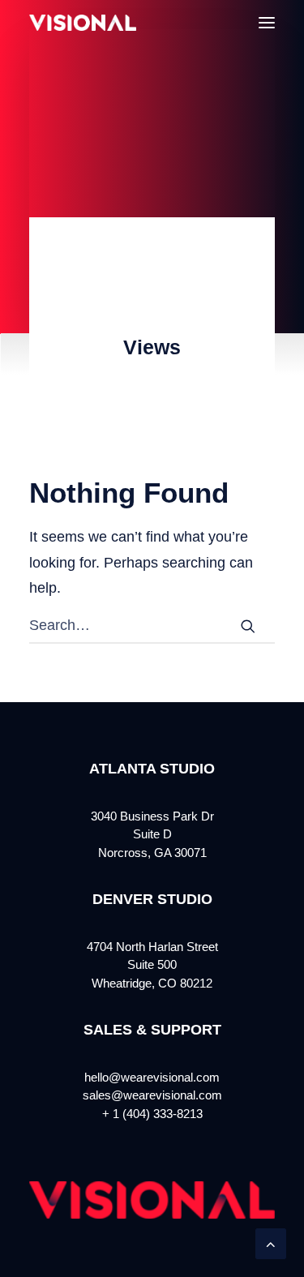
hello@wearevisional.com (152, 1077)
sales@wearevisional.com (152, 1095)
